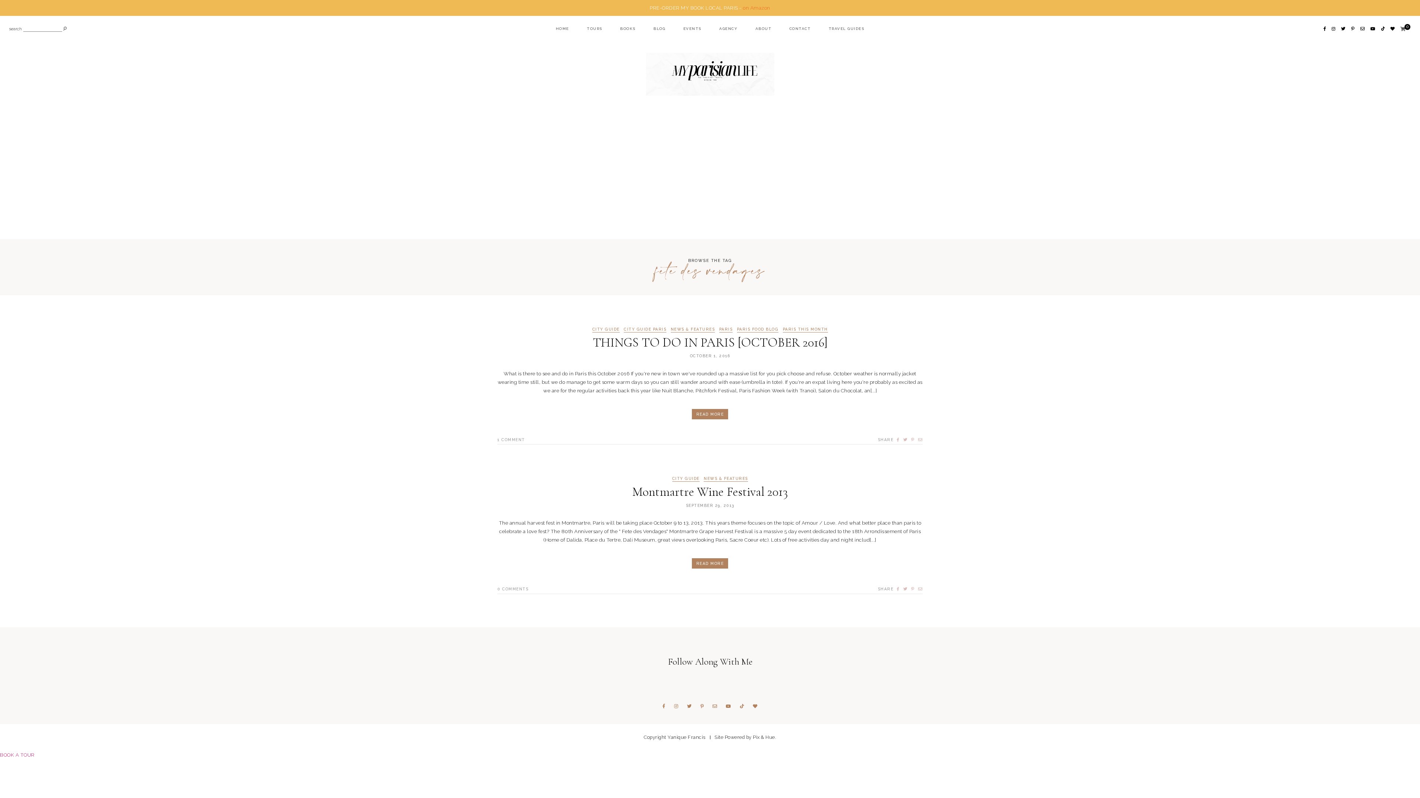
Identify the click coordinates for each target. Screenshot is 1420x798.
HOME (562, 29)
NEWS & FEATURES (693, 329)
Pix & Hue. (764, 737)
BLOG (659, 29)
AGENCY (728, 29)
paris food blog (758, 329)
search (15, 29)
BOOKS (628, 29)
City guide (606, 329)
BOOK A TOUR (17, 755)
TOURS (594, 29)
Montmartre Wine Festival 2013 (710, 491)
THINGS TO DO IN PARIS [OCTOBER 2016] (710, 342)
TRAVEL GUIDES (847, 29)
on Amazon (756, 8)
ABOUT (763, 29)
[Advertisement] (710, 181)
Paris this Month (805, 329)
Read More (710, 414)
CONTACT (800, 29)
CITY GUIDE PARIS (645, 329)
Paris (726, 329)
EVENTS (692, 29)
